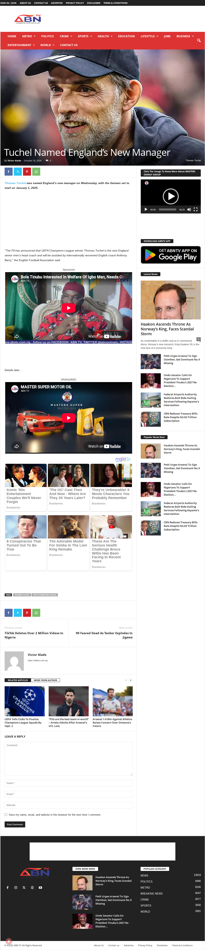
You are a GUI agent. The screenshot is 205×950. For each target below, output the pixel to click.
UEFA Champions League (44, 595)
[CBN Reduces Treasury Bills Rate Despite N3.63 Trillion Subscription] (151, 419)
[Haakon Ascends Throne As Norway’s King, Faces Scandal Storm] (171, 300)
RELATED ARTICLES (18, 680)
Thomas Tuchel (15, 183)
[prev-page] (126, 680)
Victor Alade (14, 160)
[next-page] (131, 680)
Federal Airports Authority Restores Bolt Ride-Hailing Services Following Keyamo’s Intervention (181, 399)
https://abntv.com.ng (37, 660)
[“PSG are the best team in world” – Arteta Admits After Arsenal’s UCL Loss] (69, 701)
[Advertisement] (132, 19)
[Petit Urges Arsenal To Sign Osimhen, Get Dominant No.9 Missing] (151, 361)
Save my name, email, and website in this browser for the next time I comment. (55, 814)
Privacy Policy (75, 2)
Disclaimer (93, 2)
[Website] (33, 888)
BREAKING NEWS (152, 893)
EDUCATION (126, 36)
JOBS (167, 36)
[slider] (167, 209)
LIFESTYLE (148, 36)
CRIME (64, 36)
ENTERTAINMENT (19, 45)
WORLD (45, 45)
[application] (171, 196)
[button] (198, 40)
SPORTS (83, 36)
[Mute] (189, 209)
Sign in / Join (8, 2)
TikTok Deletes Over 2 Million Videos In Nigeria (34, 635)
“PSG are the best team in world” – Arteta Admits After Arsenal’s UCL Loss (69, 722)
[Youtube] (41, 888)
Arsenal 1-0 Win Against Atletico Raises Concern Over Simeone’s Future (112, 722)
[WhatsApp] (36, 172)
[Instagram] (17, 888)
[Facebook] (9, 172)
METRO (27, 36)
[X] (18, 172)
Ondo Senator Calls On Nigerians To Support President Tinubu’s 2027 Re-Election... (180, 380)
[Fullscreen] (196, 209)
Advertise (57, 2)
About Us (25, 2)
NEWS (144, 875)
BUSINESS (183, 36)
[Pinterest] (27, 172)
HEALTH (103, 36)
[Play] (146, 209)
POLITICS (47, 36)
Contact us (41, 2)
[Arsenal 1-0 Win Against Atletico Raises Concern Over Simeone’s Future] (113, 701)
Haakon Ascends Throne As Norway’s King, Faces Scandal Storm (167, 329)
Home (12, 36)
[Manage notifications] (9, 941)
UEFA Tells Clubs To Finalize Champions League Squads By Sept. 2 (23, 722)
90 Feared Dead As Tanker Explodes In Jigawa (104, 635)
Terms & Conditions (116, 2)
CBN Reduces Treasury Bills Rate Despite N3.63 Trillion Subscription (180, 417)
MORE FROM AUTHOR (45, 680)
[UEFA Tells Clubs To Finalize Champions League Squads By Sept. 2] (25, 701)
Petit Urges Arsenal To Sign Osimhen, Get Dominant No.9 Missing (182, 359)
